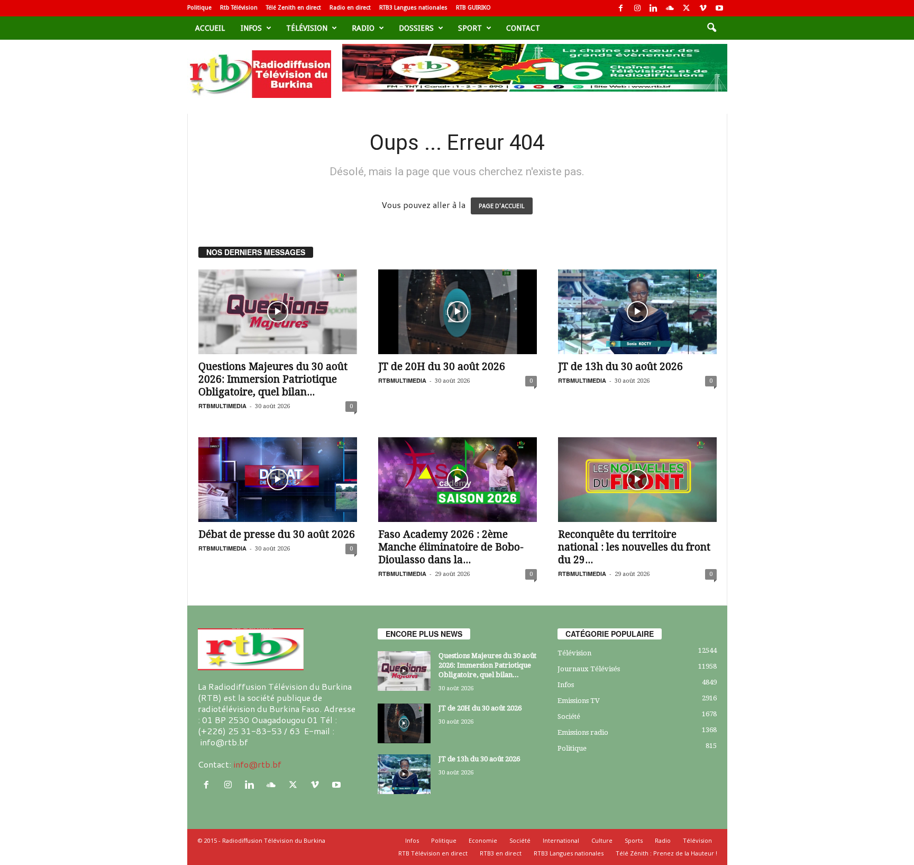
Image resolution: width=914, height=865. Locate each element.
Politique (199, 7)
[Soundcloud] (670, 8)
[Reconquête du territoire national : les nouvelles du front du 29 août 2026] (637, 479)
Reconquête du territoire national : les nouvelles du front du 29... (634, 547)
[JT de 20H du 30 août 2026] (457, 311)
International (561, 840)
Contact (523, 28)
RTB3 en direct (501, 853)
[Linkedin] (653, 8)
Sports (634, 840)
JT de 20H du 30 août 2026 (441, 367)
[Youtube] (719, 8)
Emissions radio (582, 732)
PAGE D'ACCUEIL (502, 206)
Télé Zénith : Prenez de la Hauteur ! (666, 853)
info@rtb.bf (257, 764)
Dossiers (416, 28)
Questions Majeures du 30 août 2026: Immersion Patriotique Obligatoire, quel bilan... (273, 379)
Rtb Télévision (239, 7)
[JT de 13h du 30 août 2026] (637, 311)
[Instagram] (637, 8)
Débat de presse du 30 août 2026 (276, 534)
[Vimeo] (703, 8)
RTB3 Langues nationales (413, 7)
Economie (483, 840)
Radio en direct (350, 7)
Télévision (306, 28)
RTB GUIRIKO (473, 7)
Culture (602, 840)
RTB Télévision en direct (433, 853)
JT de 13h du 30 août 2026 (620, 367)
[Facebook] (621, 8)
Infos (251, 28)
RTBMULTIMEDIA (222, 406)
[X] (686, 8)
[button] (711, 28)
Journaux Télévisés (588, 669)
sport (470, 28)
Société (568, 716)
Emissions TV (578, 701)
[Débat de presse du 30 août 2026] (277, 479)
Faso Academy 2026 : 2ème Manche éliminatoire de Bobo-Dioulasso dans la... (451, 547)
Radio (363, 28)
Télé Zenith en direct (293, 7)
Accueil (210, 28)
